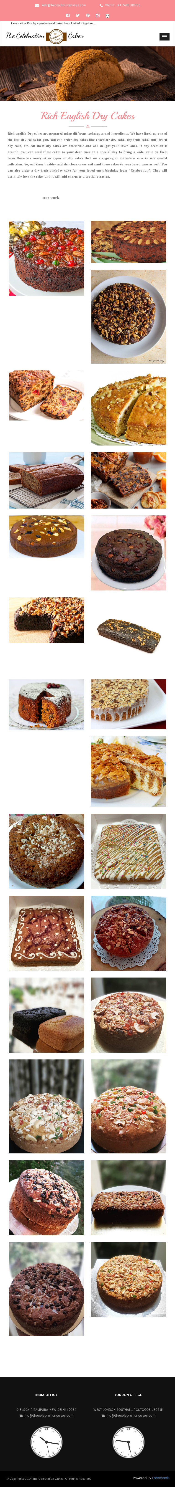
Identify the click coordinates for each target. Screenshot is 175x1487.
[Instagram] (97, 15)
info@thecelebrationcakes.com (63, 5)
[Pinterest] (88, 15)
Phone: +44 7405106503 (122, 5)
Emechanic (161, 1478)
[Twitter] (78, 15)
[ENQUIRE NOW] (46, 258)
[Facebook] (67, 15)
